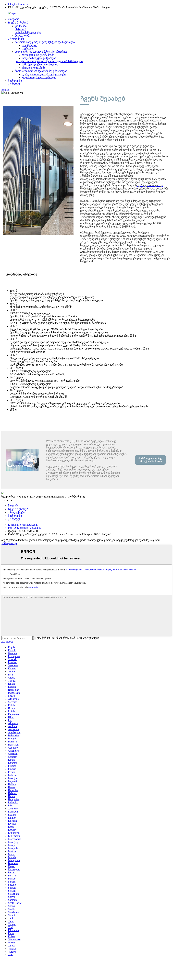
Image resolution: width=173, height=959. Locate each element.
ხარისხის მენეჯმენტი (28, 32)
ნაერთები (28, 48)
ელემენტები (29, 45)
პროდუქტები (16, 38)
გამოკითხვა (9, 543)
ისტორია (20, 29)
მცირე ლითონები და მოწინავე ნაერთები (41, 71)
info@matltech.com (18, 4)
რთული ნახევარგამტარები (39, 58)
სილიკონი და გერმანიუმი (38, 54)
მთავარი (13, 19)
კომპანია (21, 26)
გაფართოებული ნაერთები (39, 77)
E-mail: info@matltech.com (23, 524)
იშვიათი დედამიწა (33, 67)
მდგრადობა (23, 35)
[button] (150, 460)
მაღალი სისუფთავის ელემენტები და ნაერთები (45, 42)
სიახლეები (15, 80)
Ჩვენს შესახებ (18, 22)
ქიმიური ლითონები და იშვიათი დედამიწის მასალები (49, 61)
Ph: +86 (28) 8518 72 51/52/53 (24, 527)
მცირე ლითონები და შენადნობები (44, 74)
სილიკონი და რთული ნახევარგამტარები (41, 51)
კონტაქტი (14, 83)
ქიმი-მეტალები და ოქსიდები (40, 64)
